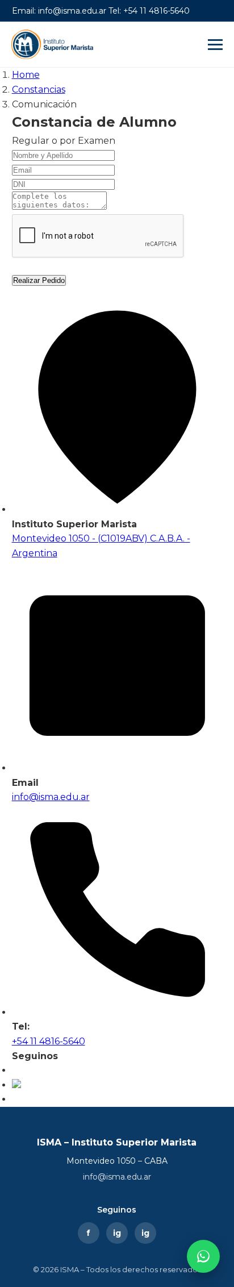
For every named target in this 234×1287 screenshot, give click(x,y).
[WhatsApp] (203, 1256)
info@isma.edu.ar (117, 1177)
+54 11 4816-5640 (48, 1041)
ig (117, 1233)
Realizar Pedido (39, 280)
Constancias (38, 89)
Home (26, 74)
